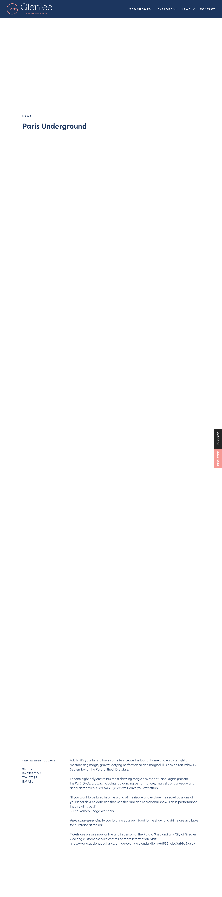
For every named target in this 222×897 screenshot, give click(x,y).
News (186, 9)
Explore (165, 9)
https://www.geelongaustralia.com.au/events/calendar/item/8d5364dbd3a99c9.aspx (132, 843)
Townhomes (140, 9)
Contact (207, 9)
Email (28, 781)
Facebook (32, 773)
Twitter (30, 777)
